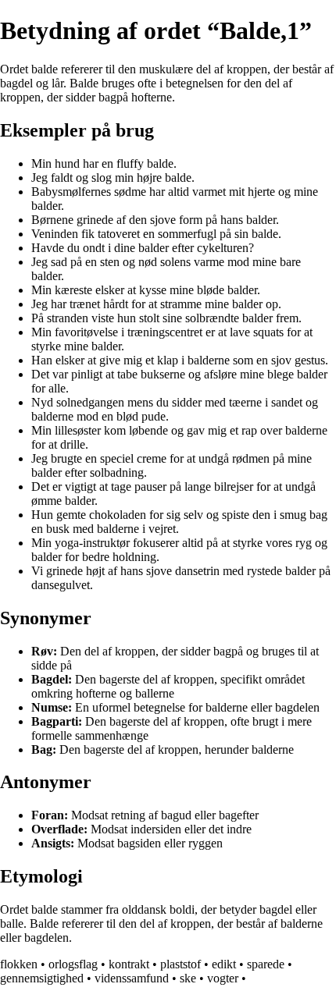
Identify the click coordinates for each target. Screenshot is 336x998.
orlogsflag (73, 964)
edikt (224, 964)
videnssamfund (132, 978)
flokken (19, 964)
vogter (222, 978)
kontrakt (129, 964)
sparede (265, 964)
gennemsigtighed (42, 978)
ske (188, 978)
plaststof (180, 964)
